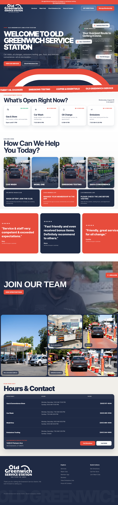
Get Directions (87, 443)
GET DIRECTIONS (88, 8)
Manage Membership (105, 8)
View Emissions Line (54, 8)
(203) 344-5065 (106, 432)
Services (34, 8)
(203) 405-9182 (106, 413)
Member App (65, 474)
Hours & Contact (68, 8)
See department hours (59, 3)
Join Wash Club (95, 474)
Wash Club (42, 8)
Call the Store (94, 471)
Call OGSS (104, 443)
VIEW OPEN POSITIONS (14, 292)
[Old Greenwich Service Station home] (14, 8)
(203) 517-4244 (106, 403)
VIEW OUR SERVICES (12, 63)
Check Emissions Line (31, 63)
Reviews (63, 477)
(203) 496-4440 (106, 423)
